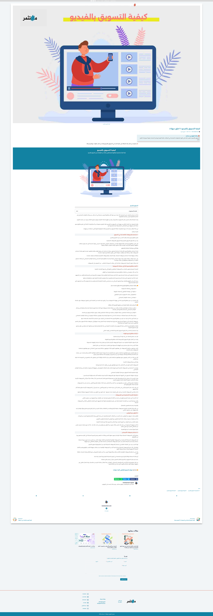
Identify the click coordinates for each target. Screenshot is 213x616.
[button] (77, 211)
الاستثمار (103, 4)
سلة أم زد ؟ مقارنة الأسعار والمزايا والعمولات (86, 546)
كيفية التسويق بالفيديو (171, 490)
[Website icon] (106, 508)
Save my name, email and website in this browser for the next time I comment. (112, 575)
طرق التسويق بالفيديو (182, 490)
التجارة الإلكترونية (118, 4)
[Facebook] (95, 0)
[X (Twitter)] (93, 0)
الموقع (97, 561)
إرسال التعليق (123, 579)
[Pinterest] (83, 495)
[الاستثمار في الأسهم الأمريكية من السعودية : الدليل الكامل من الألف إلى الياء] (106, 538)
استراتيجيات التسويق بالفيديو (193, 490)
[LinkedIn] (36, 495)
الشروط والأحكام (106, 0)
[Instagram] (91, 0)
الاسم (125, 561)
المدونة (86, 4)
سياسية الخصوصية (113, 0)
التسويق (110, 4)
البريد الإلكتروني (109, 561)
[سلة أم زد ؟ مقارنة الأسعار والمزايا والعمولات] (85, 538)
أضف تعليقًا (124, 565)
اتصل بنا (102, 0)
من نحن (98, 0)
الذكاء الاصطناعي (95, 4)
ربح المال (126, 4)
